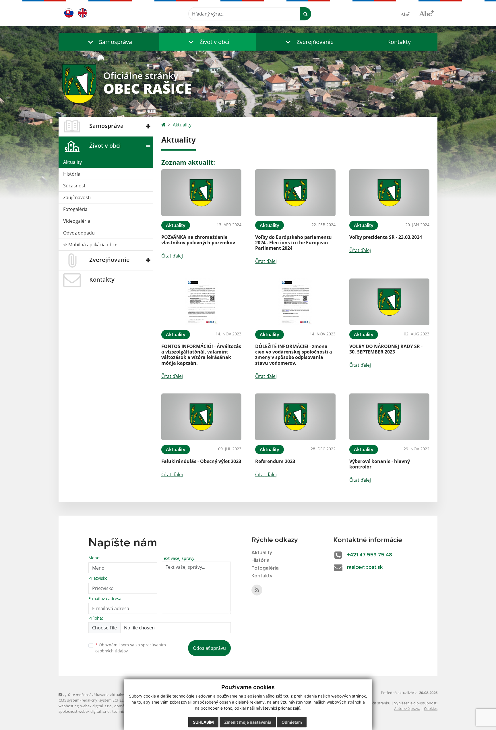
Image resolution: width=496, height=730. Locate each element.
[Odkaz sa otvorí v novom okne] (256, 590)
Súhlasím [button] (203, 722)
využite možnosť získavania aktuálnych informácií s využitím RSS (117, 694)
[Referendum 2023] (295, 416)
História (71, 174)
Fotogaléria (75, 209)
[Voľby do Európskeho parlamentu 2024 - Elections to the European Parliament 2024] (295, 192)
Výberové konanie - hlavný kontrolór (379, 464)
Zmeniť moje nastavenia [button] (247, 722)
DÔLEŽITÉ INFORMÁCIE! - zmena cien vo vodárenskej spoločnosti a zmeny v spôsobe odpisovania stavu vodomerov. (293, 354)
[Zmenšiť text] (407, 14)
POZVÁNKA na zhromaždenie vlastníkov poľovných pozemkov (198, 240)
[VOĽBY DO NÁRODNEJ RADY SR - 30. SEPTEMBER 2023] (389, 301)
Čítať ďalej (172, 256)
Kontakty (399, 42)
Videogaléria (76, 221)
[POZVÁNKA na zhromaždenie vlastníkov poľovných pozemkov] (201, 192)
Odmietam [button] (292, 722)
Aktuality (72, 162)
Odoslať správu (209, 648)
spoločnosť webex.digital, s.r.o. (85, 711)
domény (121, 705)
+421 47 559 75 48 (369, 555)
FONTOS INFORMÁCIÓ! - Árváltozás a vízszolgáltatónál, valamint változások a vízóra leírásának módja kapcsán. (201, 354)
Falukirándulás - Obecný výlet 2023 (201, 461)
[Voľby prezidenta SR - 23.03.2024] (389, 192)
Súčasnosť (74, 185)
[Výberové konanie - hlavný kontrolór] (389, 416)
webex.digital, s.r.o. (96, 705)
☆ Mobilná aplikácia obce (90, 244)
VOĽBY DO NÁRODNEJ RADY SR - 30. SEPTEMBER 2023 (386, 349)
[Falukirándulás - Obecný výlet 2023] (201, 416)
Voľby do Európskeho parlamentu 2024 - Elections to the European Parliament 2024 (293, 242)
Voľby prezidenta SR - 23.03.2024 (385, 237)
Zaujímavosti (77, 197)
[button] (109, 42)
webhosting (69, 705)
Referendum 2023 (275, 461)
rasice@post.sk (365, 567)
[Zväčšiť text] (426, 13)
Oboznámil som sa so (130, 648)
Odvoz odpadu (79, 233)
